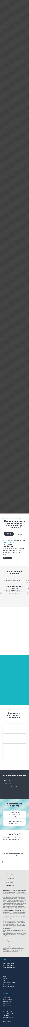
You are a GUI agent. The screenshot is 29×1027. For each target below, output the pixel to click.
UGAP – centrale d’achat (8, 1007)
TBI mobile (5, 1023)
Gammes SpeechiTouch (8, 1017)
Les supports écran (9, 688)
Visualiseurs (5, 988)
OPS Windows (6, 976)
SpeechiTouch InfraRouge (8, 963)
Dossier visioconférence (8, 1001)
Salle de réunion (6, 997)
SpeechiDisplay (6, 991)
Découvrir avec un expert (9, 696)
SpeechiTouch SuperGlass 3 (9, 967)
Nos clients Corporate (7, 999)
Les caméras (7, 679)
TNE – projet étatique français (9, 1008)
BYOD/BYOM (6, 984)
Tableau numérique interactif (9, 1025)
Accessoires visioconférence (9, 982)
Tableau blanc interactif (8, 1021)
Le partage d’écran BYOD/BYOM (12, 682)
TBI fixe (4, 1019)
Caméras (5, 978)
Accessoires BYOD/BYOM (8, 986)
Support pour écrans (7, 974)
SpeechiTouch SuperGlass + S (9, 965)
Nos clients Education (7, 1005)
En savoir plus (7, 557)
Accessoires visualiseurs (8, 990)
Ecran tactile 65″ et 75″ (8, 1013)
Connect (4, 969)
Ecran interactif (6, 1015)
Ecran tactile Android (7, 1011)
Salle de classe (6, 1003)
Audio (4, 980)
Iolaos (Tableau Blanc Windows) (10, 971)
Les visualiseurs (8, 685)
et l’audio (13, 679)
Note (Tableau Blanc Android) (9, 972)
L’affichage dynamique (10, 691)
